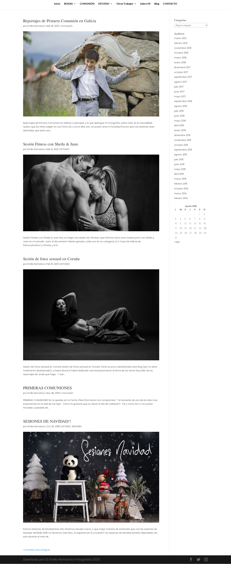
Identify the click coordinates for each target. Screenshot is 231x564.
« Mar (177, 242)
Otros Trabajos (124, 4)
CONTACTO (170, 4)
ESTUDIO (103, 4)
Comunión (66, 26)
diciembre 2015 (182, 135)
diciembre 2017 (182, 67)
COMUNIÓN (87, 4)
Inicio (57, 4)
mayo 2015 (180, 169)
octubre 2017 (181, 72)
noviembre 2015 (182, 140)
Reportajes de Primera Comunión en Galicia (59, 20)
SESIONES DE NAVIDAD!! (47, 421)
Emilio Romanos (36, 26)
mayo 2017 (180, 96)
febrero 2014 (181, 198)
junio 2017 (179, 91)
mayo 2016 (180, 120)
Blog (156, 4)
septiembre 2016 (183, 101)
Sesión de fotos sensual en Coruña (51, 258)
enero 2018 (180, 62)
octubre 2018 (181, 52)
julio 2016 (179, 111)
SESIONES (77, 426)
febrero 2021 (180, 43)
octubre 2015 (181, 145)
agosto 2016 (180, 106)
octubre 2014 (181, 188)
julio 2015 (179, 159)
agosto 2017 (180, 81)
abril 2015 (179, 174)
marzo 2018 (180, 57)
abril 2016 (179, 125)
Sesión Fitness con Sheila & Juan (50, 144)
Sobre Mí (145, 4)
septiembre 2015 (183, 149)
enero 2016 (180, 130)
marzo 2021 (180, 38)
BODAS (68, 4)
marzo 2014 (180, 193)
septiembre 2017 (183, 77)
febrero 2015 (180, 183)
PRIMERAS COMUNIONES (47, 387)
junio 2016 (179, 115)
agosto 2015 (180, 154)
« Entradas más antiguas (36, 549)
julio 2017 (179, 86)
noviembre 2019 (182, 48)
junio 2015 (179, 164)
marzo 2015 (180, 178)
